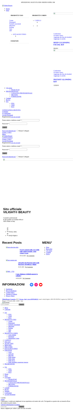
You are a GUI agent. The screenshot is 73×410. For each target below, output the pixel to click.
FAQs (48, 254)
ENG (12, 103)
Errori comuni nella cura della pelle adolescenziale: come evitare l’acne (29, 251)
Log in (4, 127)
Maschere (12, 25)
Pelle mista (11, 359)
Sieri (10, 29)
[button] (19, 15)
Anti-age (11, 354)
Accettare (17, 404)
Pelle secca (11, 360)
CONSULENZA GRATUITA (11, 110)
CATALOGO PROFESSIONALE (21, 93)
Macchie (10, 355)
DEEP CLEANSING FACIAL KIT (62, 44)
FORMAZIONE (16, 96)
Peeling (11, 27)
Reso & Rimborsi (11, 291)
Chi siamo (49, 251)
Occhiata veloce (58, 35)
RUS (12, 107)
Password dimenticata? (9, 131)
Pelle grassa (11, 357)
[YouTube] (40, 284)
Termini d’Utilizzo (11, 294)
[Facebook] (31, 284)
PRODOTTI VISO (17, 15)
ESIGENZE (15, 41)
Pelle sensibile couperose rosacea (18, 362)
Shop (47, 247)
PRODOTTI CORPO (39, 15)
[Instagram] (36, 284)
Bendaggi (11, 336)
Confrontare (8, 393)
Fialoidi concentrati (15, 24)
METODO (14, 95)
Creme (11, 20)
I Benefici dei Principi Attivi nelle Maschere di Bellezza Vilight (28, 263)
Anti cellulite (12, 335)
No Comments (30, 255)
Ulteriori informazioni (7, 404)
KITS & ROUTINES (19, 34)
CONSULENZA (7, 137)
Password (5, 123)
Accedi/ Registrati (10, 394)
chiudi (2, 399)
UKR (13, 105)
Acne (10, 352)
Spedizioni (9, 289)
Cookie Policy (10, 292)
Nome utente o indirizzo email (11, 120)
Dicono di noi (15, 89)
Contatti (48, 252)
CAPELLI (38, 20)
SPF (10, 31)
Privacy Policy (10, 296)
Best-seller (49, 249)
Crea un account (15, 117)
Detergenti (12, 22)
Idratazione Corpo (13, 338)
